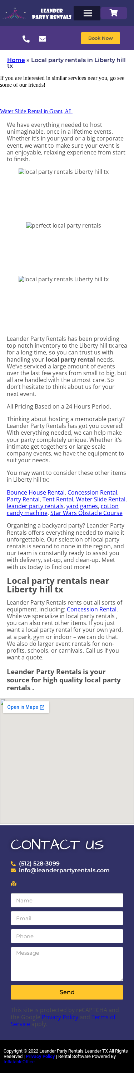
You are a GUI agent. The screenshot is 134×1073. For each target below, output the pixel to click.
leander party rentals (35, 506)
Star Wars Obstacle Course (86, 513)
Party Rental (23, 499)
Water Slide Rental (100, 499)
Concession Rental (92, 492)
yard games (82, 506)
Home (16, 60)
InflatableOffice (19, 1061)
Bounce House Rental (36, 492)
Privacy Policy (60, 1017)
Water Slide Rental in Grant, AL (36, 111)
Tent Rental (58, 499)
